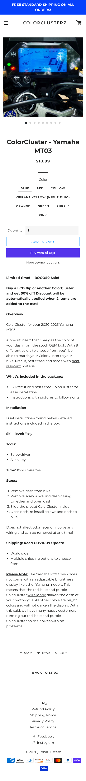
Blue (25, 188)
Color (43, 180)
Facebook (45, 737)
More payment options (43, 262)
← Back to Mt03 (43, 673)
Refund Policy (43, 709)
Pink (43, 215)
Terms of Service (43, 727)
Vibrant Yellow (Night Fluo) (43, 197)
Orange (23, 206)
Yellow (58, 188)
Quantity (15, 230)
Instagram (45, 743)
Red (40, 188)
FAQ (43, 703)
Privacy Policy (43, 721)
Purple (63, 206)
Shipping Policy (43, 715)
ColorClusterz (43, 22)
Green (43, 206)
